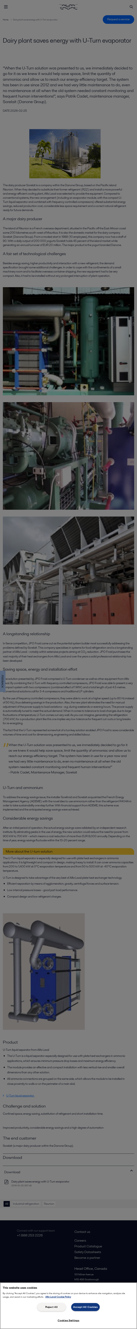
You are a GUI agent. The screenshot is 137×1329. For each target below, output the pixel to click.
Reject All (51, 1307)
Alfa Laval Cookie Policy (58, 1297)
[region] (68, 1305)
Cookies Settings (68, 1320)
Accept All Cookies (85, 1307)
